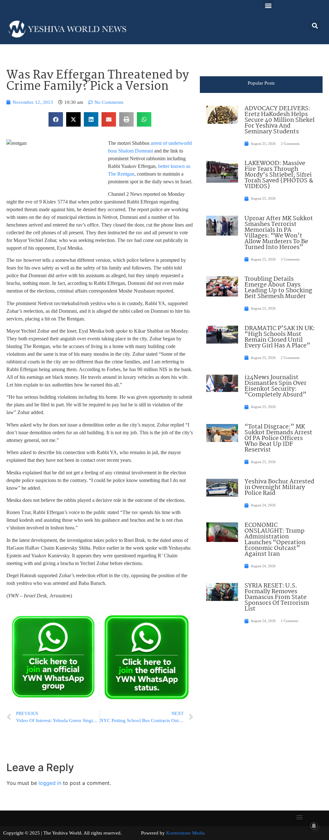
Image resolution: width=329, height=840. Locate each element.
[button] (268, 5)
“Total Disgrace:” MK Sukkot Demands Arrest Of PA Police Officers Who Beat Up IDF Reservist (278, 438)
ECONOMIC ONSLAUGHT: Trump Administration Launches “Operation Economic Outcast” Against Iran (275, 539)
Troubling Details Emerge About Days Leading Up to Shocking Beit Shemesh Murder (278, 287)
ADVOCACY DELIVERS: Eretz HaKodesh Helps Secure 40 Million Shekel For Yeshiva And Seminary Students (280, 120)
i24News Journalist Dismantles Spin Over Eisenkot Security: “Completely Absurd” (276, 386)
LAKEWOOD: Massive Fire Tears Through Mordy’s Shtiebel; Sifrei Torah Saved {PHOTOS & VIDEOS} (279, 175)
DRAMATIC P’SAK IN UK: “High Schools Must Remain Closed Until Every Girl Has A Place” (280, 337)
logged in (50, 783)
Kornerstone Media (185, 833)
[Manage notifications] (314, 826)
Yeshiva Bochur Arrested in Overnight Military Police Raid (279, 487)
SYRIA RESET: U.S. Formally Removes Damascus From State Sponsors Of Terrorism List (277, 597)
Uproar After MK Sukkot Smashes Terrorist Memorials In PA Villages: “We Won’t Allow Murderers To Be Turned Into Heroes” (279, 233)
